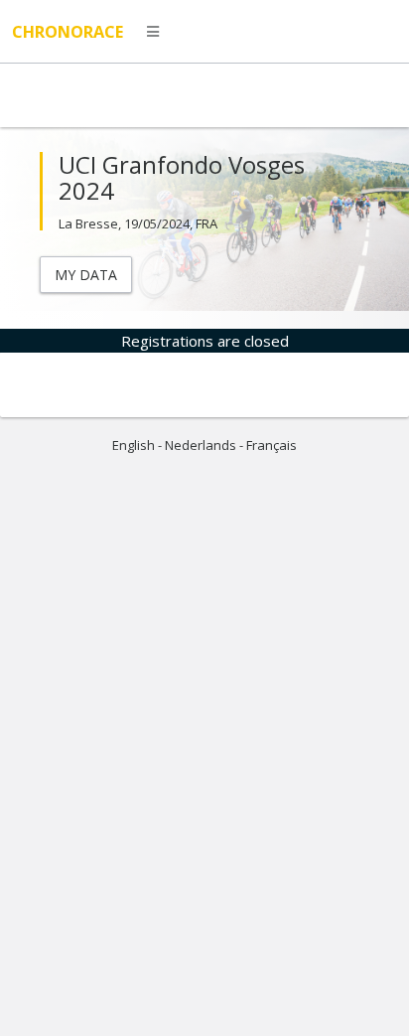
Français (271, 445)
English (133, 445)
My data (86, 274)
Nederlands (200, 445)
